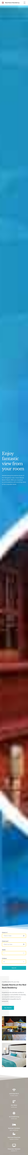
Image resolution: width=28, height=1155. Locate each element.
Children (4, 958)
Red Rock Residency (12, 2)
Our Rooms (8, 1007)
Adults (4, 949)
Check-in (5, 932)
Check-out (5, 941)
